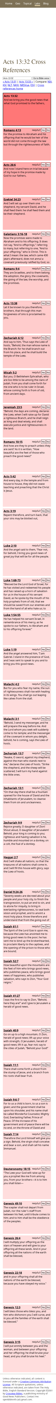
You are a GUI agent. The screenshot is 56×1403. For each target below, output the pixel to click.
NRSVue (24, 85)
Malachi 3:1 (11, 719)
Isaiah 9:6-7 (11, 1099)
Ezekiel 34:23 (12, 199)
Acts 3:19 (10, 511)
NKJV (16, 85)
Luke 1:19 (10, 649)
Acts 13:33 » (26, 81)
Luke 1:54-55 (12, 615)
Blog (46, 3)
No (48, 130)
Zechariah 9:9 (13, 822)
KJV (4, 85)
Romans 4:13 (12, 130)
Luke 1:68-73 (12, 580)
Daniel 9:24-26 (13, 892)
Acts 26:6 (10, 165)
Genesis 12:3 (12, 1307)
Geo (17, 3)
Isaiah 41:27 (12, 996)
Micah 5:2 (10, 372)
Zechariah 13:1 (13, 788)
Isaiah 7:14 (11, 1134)
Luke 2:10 (10, 546)
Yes (43, 130)
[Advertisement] (28, 32)
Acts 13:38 (10, 303)
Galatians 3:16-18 (15, 234)
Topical (27, 3)
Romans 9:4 (11, 269)
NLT (10, 85)
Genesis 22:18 (13, 1273)
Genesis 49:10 (13, 1203)
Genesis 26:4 (12, 1238)
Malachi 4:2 (11, 684)
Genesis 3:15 (12, 1342)
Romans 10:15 (13, 442)
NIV (50, 81)
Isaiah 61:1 (11, 926)
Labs (37, 3)
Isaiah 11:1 (11, 1065)
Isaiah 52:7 (11, 961)
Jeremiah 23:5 (13, 407)
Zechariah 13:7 (13, 753)
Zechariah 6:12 (13, 338)
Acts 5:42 (10, 476)
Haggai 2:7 (11, 857)
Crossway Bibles (14, 1393)
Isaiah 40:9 (11, 1030)
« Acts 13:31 (9, 81)
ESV (32, 85)
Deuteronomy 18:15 (17, 1169)
